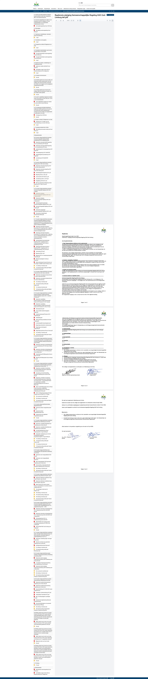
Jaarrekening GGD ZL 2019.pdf (42, 178)
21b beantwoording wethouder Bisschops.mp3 (41, 550)
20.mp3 (37, 530)
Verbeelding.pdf (39, 317)
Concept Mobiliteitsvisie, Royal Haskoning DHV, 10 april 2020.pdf (41, 431)
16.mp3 (37, 417)
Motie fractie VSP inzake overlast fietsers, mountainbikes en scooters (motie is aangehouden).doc (43, 486)
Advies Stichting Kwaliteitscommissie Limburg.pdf (42, 320)
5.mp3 (37, 73)
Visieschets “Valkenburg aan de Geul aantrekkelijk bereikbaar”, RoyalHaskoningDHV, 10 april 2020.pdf (42, 435)
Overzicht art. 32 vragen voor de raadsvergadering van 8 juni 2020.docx (42, 122)
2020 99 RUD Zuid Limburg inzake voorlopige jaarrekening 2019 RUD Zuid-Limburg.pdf (42, 523)
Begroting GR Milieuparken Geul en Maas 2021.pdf (43, 358)
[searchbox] (95, 5)
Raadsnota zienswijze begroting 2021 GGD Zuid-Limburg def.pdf (42, 166)
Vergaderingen (47, 8)
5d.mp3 (37, 105)
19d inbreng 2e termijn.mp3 (41, 496)
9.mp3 (37, 186)
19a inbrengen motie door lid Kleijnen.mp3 (41, 490)
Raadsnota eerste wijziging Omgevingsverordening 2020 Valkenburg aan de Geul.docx (43, 568)
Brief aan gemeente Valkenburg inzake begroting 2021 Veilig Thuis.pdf (43, 183)
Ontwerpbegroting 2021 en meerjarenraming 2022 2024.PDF (40, 519)
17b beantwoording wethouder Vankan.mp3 (41, 441)
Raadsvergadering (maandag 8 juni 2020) (55, 11)
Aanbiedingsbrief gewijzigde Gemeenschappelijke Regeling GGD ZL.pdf (42, 203)
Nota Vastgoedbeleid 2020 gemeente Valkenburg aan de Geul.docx (42, 462)
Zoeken (80, 2)
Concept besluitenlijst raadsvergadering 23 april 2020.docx (43, 54)
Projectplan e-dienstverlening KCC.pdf (43, 592)
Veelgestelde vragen (81, 8)
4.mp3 (37, 60)
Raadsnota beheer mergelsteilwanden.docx (39, 411)
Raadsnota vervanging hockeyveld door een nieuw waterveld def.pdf (43, 275)
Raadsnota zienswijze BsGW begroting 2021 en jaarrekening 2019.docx (43, 146)
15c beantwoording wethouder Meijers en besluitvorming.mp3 (42, 401)
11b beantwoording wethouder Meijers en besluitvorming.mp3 (42, 268)
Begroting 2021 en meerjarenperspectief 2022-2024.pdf (43, 256)
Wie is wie (60, 8)
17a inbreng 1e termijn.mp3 (41, 438)
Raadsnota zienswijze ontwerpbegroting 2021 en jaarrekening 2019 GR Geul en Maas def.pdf (43, 346)
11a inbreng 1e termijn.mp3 (41, 265)
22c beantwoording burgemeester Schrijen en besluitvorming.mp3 (41, 576)
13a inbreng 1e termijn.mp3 (41, 332)
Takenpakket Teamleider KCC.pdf (42, 594)
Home (41, 11)
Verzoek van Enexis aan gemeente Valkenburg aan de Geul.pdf (42, 542)
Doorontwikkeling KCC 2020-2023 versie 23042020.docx (43, 590)
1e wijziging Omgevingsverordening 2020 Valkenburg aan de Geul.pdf (42, 563)
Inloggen (111, 678)
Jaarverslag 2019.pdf (40, 251)
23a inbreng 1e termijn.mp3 (41, 606)
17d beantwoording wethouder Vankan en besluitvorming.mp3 (43, 447)
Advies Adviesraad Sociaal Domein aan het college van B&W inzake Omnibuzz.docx (43, 263)
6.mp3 (37, 124)
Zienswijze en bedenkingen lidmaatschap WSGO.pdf (40, 214)
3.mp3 (37, 47)
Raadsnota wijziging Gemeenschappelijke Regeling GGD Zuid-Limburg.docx (42, 200)
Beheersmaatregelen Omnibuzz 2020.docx (41, 259)
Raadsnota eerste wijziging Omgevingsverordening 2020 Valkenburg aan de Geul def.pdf (43, 559)
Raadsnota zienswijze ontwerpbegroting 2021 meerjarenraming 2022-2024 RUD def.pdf (43, 510)
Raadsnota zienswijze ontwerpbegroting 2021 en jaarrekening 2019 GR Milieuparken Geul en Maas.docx (43, 351)
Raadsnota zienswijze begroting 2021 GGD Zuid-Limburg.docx (42, 170)
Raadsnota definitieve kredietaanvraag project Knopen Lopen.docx (43, 481)
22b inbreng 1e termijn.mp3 (41, 573)
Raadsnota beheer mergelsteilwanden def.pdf (42, 408)
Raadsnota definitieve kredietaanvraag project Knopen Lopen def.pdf (43, 478)
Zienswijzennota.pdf (40, 308)
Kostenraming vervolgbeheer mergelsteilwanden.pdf (40, 415)
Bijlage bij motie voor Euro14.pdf (42, 641)
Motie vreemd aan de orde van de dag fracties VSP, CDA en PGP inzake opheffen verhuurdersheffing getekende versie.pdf (42, 623)
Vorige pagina (110, 14)
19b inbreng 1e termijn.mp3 (41, 492)
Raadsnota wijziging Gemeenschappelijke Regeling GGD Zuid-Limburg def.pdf (42, 195)
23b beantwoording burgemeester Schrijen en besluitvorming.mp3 (42, 609)
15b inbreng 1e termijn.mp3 (41, 398)
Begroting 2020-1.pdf (40, 253)
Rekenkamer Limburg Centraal (70, 8)
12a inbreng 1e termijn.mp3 (41, 281)
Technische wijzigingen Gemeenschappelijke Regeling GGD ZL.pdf (42, 210)
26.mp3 (37, 660)
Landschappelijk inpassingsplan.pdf (43, 323)
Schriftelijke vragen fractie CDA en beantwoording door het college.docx (42, 70)
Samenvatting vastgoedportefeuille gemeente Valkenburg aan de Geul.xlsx (42, 465)
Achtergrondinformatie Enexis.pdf (43, 545)
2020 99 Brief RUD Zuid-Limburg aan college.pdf (42, 527)
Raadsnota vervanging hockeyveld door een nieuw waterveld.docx (43, 279)
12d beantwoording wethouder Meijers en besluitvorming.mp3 (42, 290)
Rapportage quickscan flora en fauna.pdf (44, 330)
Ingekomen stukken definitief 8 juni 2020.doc (42, 67)
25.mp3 (37, 643)
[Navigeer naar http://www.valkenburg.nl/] (36, 4)
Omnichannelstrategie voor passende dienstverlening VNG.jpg (42, 604)
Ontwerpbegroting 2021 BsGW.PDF (43, 152)
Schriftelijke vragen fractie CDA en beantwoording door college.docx (42, 673)
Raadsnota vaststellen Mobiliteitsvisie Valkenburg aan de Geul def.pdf (42, 424)
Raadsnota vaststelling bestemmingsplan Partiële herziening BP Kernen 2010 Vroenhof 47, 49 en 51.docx (42, 305)
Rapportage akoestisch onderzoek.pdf (43, 325)
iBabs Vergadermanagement (101, 678)
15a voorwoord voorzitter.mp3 (42, 396)
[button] (112, 5)
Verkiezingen (40, 8)
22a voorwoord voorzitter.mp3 (42, 571)
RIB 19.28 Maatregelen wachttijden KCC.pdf (42, 597)
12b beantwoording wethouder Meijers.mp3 (41, 284)
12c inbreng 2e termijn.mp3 (41, 287)
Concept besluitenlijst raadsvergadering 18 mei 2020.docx (43, 57)
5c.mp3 (37, 94)
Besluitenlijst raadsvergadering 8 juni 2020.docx (42, 670)
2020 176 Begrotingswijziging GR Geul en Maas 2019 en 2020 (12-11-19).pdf (43, 393)
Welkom (35, 8)
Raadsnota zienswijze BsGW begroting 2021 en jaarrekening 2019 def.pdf (43, 143)
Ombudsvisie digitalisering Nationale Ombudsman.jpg (42, 600)
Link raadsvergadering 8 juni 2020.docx (44, 26)
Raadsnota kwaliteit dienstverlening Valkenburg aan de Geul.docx (42, 586)
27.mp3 (37, 665)
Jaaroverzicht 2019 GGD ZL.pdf (42, 176)
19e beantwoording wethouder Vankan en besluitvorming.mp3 (43, 499)
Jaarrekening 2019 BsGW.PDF (42, 158)
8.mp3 (37, 160)
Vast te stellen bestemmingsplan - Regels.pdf (42, 311)
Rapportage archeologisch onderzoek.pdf (40, 328)
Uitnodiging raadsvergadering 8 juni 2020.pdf (42, 31)
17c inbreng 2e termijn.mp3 (41, 444)
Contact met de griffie (90, 8)
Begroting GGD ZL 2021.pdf (41, 174)
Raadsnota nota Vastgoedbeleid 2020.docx (41, 459)
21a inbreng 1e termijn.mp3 (41, 547)
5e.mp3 (37, 117)
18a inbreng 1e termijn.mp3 (41, 468)
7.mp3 (37, 132)
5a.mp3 (37, 77)
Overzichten (53, 8)
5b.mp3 (37, 87)
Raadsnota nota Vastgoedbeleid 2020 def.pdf (42, 455)
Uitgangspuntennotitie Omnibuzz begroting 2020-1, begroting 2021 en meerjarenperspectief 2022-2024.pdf (41, 248)
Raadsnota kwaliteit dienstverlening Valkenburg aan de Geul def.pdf (42, 583)
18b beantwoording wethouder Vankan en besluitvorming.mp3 (43, 471)
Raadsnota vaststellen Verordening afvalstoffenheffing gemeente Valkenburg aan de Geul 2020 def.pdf (42, 370)
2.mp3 (37, 42)
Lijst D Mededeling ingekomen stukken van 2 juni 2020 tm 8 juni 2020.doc (43, 102)
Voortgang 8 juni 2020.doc (41, 115)
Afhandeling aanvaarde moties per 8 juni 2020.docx (43, 130)
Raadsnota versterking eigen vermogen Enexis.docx (43, 539)
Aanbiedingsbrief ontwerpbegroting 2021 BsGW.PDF (43, 150)
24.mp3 (37, 626)
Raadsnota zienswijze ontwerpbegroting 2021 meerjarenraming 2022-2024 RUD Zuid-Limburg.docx (43, 515)
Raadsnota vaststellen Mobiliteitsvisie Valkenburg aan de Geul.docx (42, 428)
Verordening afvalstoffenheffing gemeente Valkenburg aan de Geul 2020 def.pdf (42, 374)
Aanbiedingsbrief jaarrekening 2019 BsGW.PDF (42, 155)
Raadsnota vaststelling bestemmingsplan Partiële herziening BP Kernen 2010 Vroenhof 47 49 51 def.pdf (42, 300)
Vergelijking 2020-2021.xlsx (41, 180)
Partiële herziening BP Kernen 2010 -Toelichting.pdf (42, 315)
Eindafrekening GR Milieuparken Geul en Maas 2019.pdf (43, 355)
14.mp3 (37, 361)
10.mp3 (37, 216)
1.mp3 (37, 37)
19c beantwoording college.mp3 (42, 494)
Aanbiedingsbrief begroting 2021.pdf (43, 172)
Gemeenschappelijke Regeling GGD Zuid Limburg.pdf (43, 207)
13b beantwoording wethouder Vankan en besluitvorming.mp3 (43, 335)
